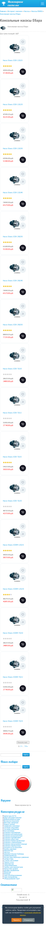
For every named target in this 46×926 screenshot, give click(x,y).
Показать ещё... (23, 742)
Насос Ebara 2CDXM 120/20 (13, 589)
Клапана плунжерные (12, 832)
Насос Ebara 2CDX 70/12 (12, 413)
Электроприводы (10, 877)
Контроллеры (9, 831)
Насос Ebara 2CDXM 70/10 (13, 633)
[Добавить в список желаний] (23, 42)
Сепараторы (8, 859)
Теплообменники (10, 865)
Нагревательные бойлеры (14, 854)
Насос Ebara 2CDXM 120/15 (13, 545)
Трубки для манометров (13, 867)
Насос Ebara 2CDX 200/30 (13, 236)
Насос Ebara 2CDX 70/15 (12, 457)
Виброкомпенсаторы (12, 819)
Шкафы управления (11, 870)
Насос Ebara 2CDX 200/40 (13, 280)
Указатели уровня (11, 869)
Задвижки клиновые (12, 826)
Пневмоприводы (10, 855)
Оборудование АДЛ (12, 878)
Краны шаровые (10, 849)
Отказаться (28, 920)
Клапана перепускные (12, 846)
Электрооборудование (13, 875)
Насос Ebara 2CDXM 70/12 (13, 677)
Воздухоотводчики (11, 821)
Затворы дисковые (11, 827)
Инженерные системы (15, 3)
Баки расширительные (12, 817)
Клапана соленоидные (12, 842)
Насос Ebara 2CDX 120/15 (13, 60)
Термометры (9, 864)
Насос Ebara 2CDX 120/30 (13, 148)
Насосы (7, 852)
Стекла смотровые (11, 860)
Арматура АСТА (10, 816)
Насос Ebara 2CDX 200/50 (13, 325)
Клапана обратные (11, 839)
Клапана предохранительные (15, 844)
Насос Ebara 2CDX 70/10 (12, 369)
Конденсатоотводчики (13, 847)
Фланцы (7, 874)
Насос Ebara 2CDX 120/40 (13, 192)
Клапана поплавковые (12, 837)
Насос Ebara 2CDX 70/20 (12, 501)
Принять (16, 920)
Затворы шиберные (11, 829)
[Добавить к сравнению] (23, 49)
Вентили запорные (11, 822)
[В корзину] (23, 72)
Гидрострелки (9, 824)
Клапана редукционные (13, 836)
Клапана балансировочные (14, 841)
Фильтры (7, 872)
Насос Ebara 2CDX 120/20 (13, 104)
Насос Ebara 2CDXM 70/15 (13, 721)
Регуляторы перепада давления (16, 857)
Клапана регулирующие (13, 834)
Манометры (8, 850)
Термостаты (9, 862)
